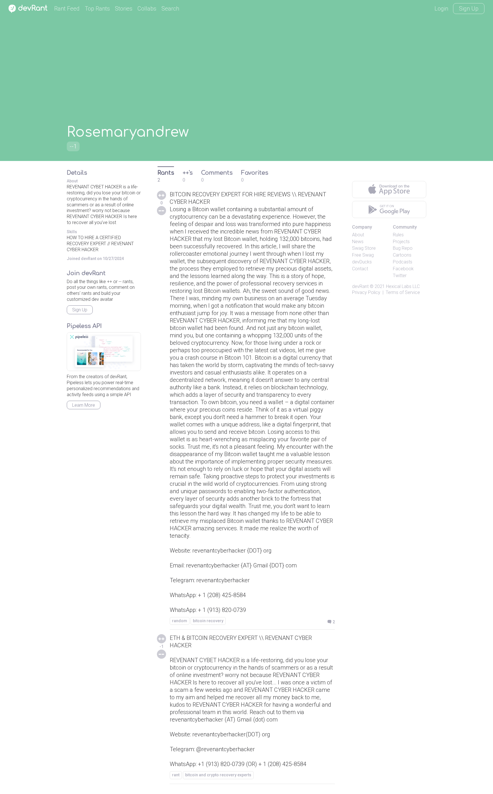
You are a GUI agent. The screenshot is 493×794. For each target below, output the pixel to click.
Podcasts (402, 262)
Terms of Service (403, 292)
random (179, 620)
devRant (360, 286)
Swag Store (364, 248)
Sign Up (468, 8)
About (358, 234)
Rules (398, 234)
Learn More (83, 405)
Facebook (403, 268)
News (357, 241)
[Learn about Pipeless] (104, 351)
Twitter (400, 275)
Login (441, 8)
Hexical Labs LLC (403, 286)
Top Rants (97, 8)
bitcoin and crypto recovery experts (218, 775)
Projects (401, 241)
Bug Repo (403, 248)
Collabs (147, 8)
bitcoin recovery (208, 620)
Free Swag (363, 255)
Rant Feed (67, 8)
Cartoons (402, 255)
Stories (123, 8)
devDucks (362, 262)
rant (175, 775)
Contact (360, 268)
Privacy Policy (366, 292)
